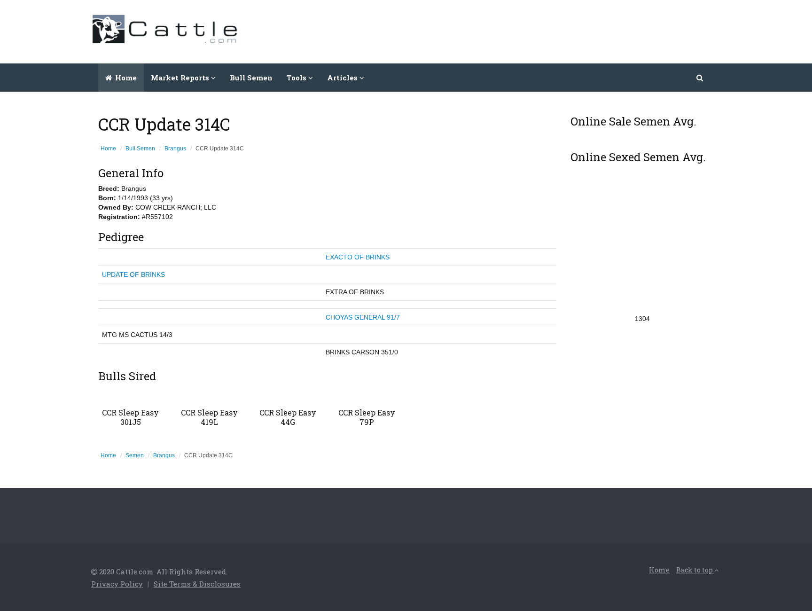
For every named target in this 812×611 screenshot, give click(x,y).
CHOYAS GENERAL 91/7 (363, 317)
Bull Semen (251, 77)
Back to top (695, 569)
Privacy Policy (117, 583)
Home (125, 77)
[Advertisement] (550, 30)
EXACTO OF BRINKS (358, 257)
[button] (700, 77)
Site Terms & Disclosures (197, 583)
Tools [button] (297, 77)
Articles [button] (343, 77)
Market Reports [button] (181, 77)
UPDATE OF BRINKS (133, 274)
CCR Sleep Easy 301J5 (130, 417)
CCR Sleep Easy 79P (366, 417)
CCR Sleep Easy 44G (287, 417)
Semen (134, 455)
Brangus (175, 148)
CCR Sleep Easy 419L (209, 417)
